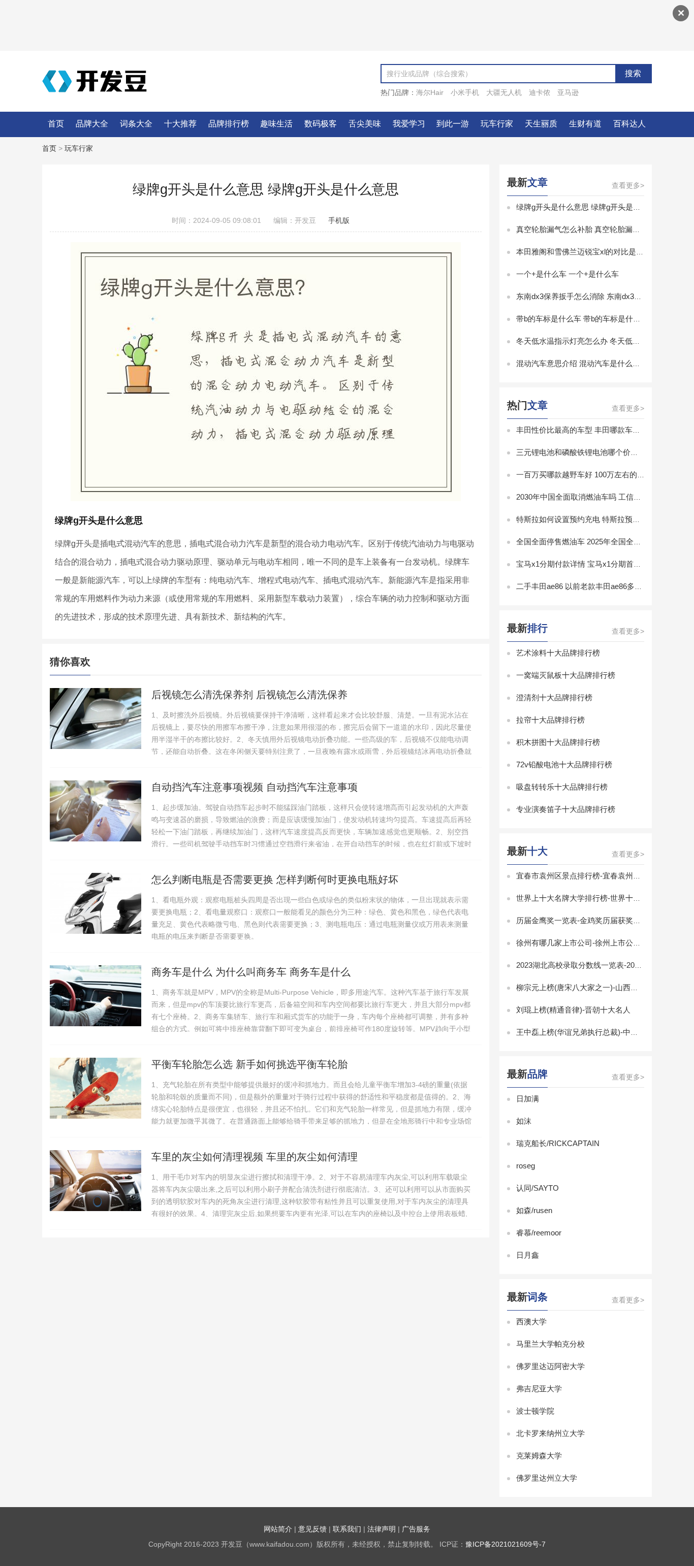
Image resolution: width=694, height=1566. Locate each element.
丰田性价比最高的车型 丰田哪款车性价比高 (589, 430)
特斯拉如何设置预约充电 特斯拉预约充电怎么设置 (601, 519)
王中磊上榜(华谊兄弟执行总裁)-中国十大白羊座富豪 (603, 1032)
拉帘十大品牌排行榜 (550, 719)
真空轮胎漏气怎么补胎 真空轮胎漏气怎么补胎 (593, 229)
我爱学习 (409, 123)
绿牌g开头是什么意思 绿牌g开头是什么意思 (590, 207)
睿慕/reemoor (538, 1232)
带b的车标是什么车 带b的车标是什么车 (582, 318)
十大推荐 (180, 123)
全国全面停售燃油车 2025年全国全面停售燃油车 (597, 541)
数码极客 (320, 123)
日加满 (527, 1098)
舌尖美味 (365, 123)
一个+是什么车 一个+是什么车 (567, 274)
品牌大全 (92, 123)
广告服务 (416, 1529)
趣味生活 (276, 123)
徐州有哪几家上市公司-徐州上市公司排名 (586, 942)
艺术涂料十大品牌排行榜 (558, 652)
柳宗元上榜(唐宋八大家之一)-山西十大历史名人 (596, 987)
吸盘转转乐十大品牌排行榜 (562, 786)
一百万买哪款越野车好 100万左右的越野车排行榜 (599, 474)
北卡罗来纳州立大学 (550, 1433)
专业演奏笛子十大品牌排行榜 (565, 809)
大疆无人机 (504, 92)
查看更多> (628, 185)
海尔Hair (430, 92)
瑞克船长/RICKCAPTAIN (558, 1143)
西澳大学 (531, 1321)
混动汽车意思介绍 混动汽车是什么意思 (582, 363)
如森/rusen (534, 1210)
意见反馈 (312, 1529)
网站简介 (278, 1529)
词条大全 (136, 123)
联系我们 (347, 1529)
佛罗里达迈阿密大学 (550, 1366)
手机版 (339, 220)
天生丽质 (541, 123)
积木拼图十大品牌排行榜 (558, 742)
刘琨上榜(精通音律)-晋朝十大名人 (573, 1009)
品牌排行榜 (228, 123)
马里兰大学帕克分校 (550, 1344)
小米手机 (465, 92)
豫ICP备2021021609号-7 (505, 1544)
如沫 (523, 1121)
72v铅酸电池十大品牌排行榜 (564, 764)
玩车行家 (497, 123)
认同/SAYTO (537, 1188)
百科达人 (629, 123)
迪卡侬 (539, 92)
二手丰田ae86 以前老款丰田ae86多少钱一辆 (590, 586)
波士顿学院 (535, 1411)
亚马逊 (568, 92)
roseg (525, 1165)
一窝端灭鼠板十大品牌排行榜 (565, 675)
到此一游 (452, 123)
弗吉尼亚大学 (539, 1388)
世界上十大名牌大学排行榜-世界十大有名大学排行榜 (605, 898)
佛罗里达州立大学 (546, 1478)
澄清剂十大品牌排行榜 (554, 697)
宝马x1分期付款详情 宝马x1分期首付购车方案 (594, 564)
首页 (56, 123)
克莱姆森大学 (539, 1455)
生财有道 (585, 123)
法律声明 (381, 1529)
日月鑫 (527, 1255)
